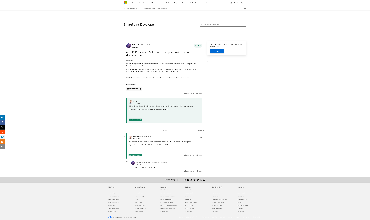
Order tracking (138, 202)
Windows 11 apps (112, 211)
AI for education (164, 211)
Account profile (138, 190)
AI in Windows (111, 205)
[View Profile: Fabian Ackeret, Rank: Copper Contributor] (128, 45)
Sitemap (181, 217)
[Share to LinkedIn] (185, 180)
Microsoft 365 (188, 199)
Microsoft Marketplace (217, 205)
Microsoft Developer (216, 193)
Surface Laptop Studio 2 (113, 196)
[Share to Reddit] (194, 180)
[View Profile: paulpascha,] (130, 102)
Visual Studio (215, 211)
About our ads (246, 217)
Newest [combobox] (201, 130)
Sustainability (241, 211)
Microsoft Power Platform (191, 202)
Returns (136, 199)
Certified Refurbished (140, 205)
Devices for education (165, 193)
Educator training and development (168, 205)
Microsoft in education (165, 190)
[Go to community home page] (125, 2)
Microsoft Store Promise (140, 208)
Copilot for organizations (113, 199)
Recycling (238, 217)
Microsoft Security (189, 193)
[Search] (231, 3)
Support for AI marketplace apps (219, 199)
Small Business (188, 211)
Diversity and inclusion (243, 205)
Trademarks (222, 217)
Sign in (217, 51)
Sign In (243, 3)
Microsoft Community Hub (130, 8)
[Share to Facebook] (188, 180)
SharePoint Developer (162, 8)
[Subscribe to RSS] (201, 180)
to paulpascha (162, 162)
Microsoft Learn (215, 196)
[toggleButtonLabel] (244, 8)
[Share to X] (191, 180)
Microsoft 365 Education (166, 199)
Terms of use (214, 217)
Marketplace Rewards (217, 208)
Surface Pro (110, 190)
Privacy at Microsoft (242, 199)
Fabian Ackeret (137, 45)
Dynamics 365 (188, 196)
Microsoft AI (188, 190)
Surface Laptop (111, 193)
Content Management (149, 8)
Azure (213, 190)
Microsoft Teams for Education (167, 196)
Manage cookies (205, 217)
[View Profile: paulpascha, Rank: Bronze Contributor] (130, 137)
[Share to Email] (204, 180)
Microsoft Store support (140, 196)
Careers (239, 190)
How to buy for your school (166, 202)
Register (236, 3)
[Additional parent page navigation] (141, 8)
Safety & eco (231, 217)
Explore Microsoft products (114, 208)
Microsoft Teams (189, 205)
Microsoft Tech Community (218, 202)
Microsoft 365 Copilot (190, 208)
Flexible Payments (139, 211)
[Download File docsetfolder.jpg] (140, 89)
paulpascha (137, 101)
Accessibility (240, 208)
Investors (240, 202)
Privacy (197, 217)
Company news (241, 196)
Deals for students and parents (167, 208)
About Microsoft (241, 193)
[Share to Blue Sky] (198, 180)
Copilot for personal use (113, 202)
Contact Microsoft (189, 217)
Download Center (139, 193)
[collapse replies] (124, 136)
